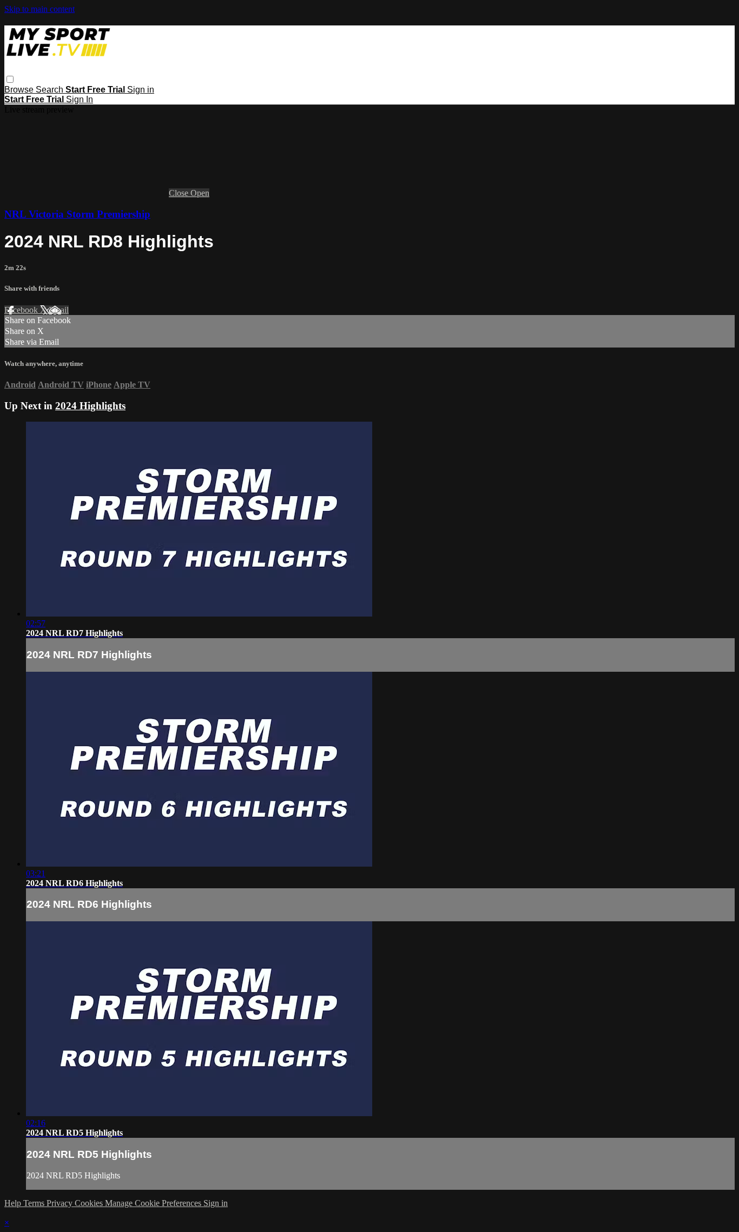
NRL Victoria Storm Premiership (77, 214)
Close (179, 193)
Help (13, 1203)
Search (50, 89)
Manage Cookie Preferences (154, 1203)
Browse (20, 89)
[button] (10, 79)
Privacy (61, 1203)
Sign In (79, 99)
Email (59, 309)
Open (199, 193)
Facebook (22, 309)
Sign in (140, 89)
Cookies (90, 1203)
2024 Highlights (90, 405)
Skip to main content (39, 9)
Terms (35, 1203)
